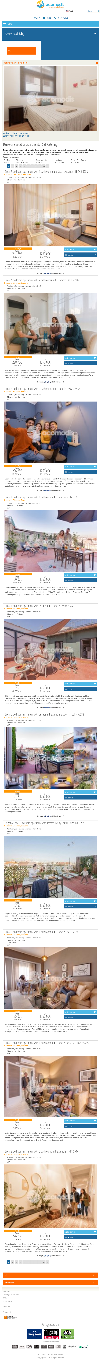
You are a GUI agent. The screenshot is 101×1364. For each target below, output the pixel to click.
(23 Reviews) (56, 1256)
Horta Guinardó (21, 163)
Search (97, 11)
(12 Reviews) (56, 816)
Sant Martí (75, 163)
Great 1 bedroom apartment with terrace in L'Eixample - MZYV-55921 (40, 606)
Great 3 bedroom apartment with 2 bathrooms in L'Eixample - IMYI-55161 (42, 1151)
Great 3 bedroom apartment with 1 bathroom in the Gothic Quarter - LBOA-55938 (46, 171)
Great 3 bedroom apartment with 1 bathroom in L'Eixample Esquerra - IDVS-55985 (47, 1043)
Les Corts (58, 160)
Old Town (7, 160)
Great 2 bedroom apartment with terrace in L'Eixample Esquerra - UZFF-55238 (44, 714)
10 (44, 166)
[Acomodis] (50, 4)
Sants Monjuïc (41, 160)
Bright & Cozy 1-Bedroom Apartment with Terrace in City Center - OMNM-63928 (45, 823)
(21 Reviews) (56, 273)
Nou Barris (40, 163)
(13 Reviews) (56, 708)
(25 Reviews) (56, 382)
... (47, 166)
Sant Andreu (59, 163)
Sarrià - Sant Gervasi (79, 160)
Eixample (19, 160)
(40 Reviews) (56, 490)
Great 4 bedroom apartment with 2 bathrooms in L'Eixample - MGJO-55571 (43, 389)
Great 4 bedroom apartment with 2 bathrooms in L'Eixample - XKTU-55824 (42, 280)
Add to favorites (70, 249)
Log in (38, 17)
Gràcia (6, 163)
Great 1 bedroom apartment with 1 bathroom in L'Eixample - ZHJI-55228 (41, 497)
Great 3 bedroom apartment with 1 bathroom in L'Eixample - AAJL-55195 (42, 932)
